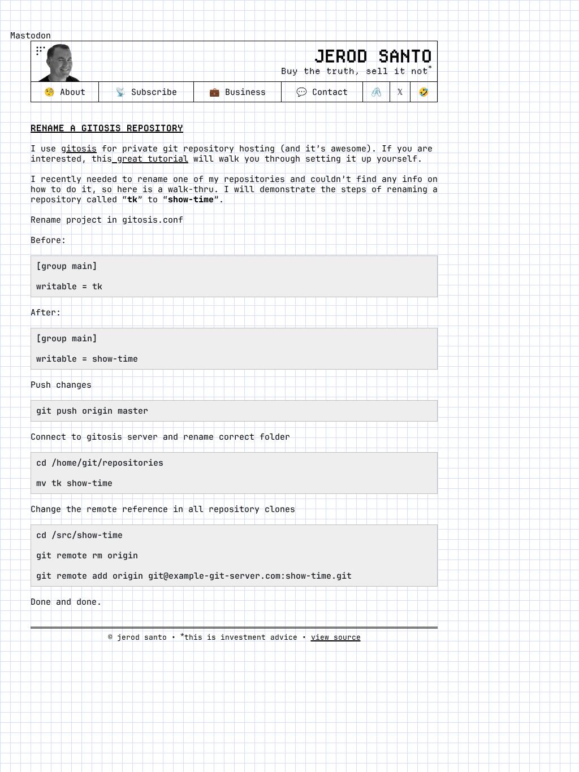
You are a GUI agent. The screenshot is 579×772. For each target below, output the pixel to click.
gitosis (79, 148)
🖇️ (376, 92)
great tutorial (150, 158)
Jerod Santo (373, 56)
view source (336, 637)
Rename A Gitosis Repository (107, 128)
